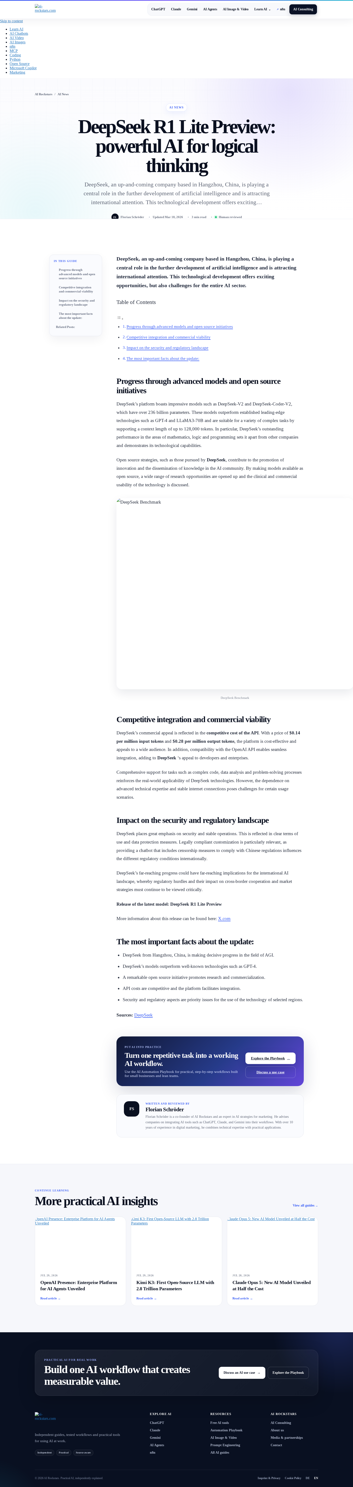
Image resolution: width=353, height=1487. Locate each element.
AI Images (17, 42)
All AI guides (219, 1452)
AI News (63, 94)
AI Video (17, 38)
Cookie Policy (293, 1478)
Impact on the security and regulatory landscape (77, 303)
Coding (15, 55)
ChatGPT (158, 9)
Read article (50, 1298)
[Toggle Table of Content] (120, 318)
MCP (14, 51)
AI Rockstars (43, 94)
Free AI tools (219, 1423)
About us (277, 1430)
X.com (224, 918)
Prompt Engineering (225, 1445)
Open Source (20, 64)
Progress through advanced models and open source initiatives (77, 274)
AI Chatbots (19, 33)
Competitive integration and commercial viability (76, 289)
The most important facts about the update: (76, 316)
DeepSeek (143, 1014)
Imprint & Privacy (269, 1478)
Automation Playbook (226, 1430)
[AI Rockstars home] (57, 1419)
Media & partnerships (287, 1437)
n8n (281, 9)
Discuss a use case (270, 1072)
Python (15, 59)
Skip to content (11, 21)
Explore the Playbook (270, 1058)
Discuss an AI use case (242, 1372)
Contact (276, 1445)
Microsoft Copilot (23, 68)
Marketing (17, 72)
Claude (176, 9)
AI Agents (210, 9)
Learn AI (262, 9)
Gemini (192, 9)
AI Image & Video (236, 9)
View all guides (305, 1205)
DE (308, 1478)
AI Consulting (303, 9)
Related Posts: (65, 327)
